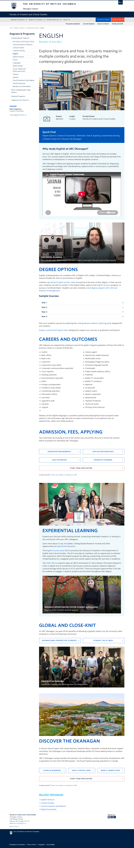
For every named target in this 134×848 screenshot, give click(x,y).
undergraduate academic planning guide (94, 323)
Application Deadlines (103, 451)
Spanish (15, 77)
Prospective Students (73, 24)
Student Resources (53, 19)
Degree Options (49, 136)
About (65, 19)
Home (11, 28)
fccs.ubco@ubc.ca (20, 823)
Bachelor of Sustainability (22, 86)
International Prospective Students (59, 640)
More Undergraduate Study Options (21, 91)
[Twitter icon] (114, 818)
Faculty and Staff (117, 24)
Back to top (14, 826)
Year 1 (44, 303)
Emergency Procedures (17, 844)
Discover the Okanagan (72, 139)
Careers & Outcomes (66, 136)
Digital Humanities (48, 809)
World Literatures (19, 83)
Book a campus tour (110, 770)
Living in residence (52, 770)
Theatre (15, 74)
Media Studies (18, 66)
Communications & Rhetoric (23, 45)
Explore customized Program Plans (53, 330)
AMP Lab (50, 563)
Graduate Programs (18, 96)
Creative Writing (19, 51)
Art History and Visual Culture (23, 41)
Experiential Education (66, 546)
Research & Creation (35, 19)
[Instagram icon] (112, 818)
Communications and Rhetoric (53, 806)
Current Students (89, 24)
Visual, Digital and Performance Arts (19, 70)
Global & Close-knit (52, 139)
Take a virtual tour (81, 770)
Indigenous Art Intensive (20, 100)
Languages (17, 63)
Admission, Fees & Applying (88, 136)
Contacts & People (103, 19)
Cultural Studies (18, 48)
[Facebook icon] (109, 818)
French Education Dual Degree (23, 80)
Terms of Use (31, 844)
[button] (34, 38)
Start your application (81, 468)
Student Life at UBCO (103, 640)
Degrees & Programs (18, 19)
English (15, 54)
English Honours (18, 57)
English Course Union (55, 550)
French (15, 60)
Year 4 (44, 316)
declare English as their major (63, 282)
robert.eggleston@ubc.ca (18, 115)
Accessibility (50, 844)
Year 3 (44, 312)
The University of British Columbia (13, 6)
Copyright (41, 844)
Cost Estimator (59, 460)
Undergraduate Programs (32, 28)
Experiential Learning (111, 136)
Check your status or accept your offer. (64, 475)
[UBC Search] (120, 2)
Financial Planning (103, 460)
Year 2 (44, 307)
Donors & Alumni (103, 24)
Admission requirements (59, 451)
